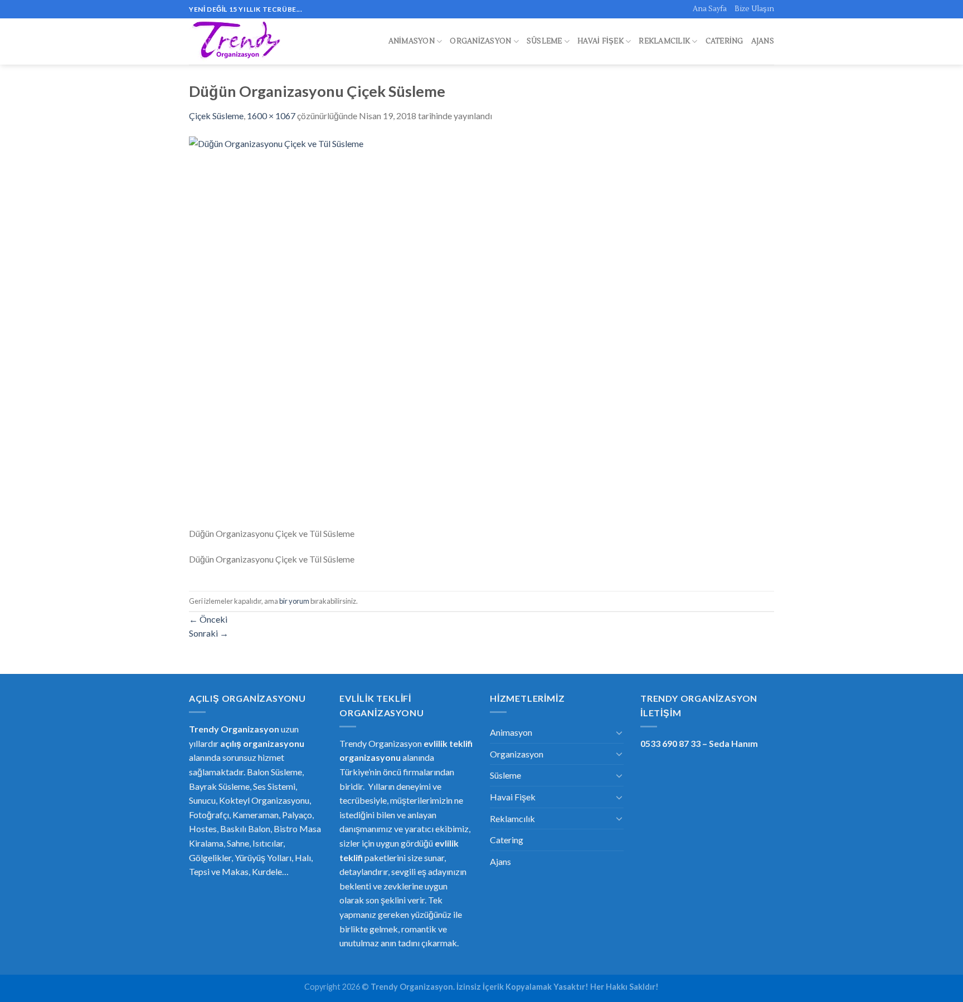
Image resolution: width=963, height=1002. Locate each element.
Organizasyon (480, 41)
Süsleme (544, 41)
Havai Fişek (600, 41)
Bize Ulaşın (754, 8)
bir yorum (294, 601)
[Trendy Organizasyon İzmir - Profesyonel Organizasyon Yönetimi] (238, 41)
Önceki (208, 619)
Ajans (762, 41)
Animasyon (411, 41)
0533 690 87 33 (670, 743)
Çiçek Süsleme (216, 115)
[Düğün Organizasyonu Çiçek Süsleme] (481, 330)
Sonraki (208, 633)
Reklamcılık (664, 41)
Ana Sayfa (710, 8)
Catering (724, 41)
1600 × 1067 (271, 115)
